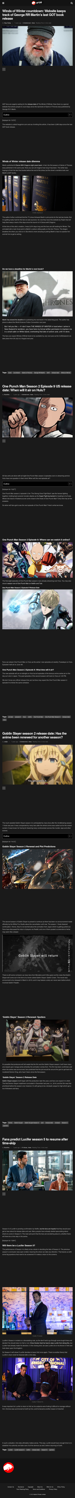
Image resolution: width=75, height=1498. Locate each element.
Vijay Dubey (7, 23)
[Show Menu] (3, 3)
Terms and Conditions (39, 1489)
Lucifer (10, 1450)
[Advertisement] (37, 87)
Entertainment (27, 23)
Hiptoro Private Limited (39, 1494)
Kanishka (6, 394)
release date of (33, 104)
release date (55, 372)
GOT (48, 372)
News (33, 23)
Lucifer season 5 (19, 1450)
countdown (17, 372)
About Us (40, 1487)
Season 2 (64, 1123)
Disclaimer (21, 1487)
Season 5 (44, 1450)
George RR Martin (39, 372)
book (9, 372)
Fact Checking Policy (23, 1489)
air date (10, 717)
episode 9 (18, 717)
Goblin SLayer (18, 1123)
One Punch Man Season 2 (52, 717)
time (4, 720)
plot (42, 1123)
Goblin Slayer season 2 (10, 1081)
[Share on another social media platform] (3, 69)
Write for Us (50, 1487)
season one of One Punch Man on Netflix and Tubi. (25, 583)
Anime (10, 1123)
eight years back (28, 165)
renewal (57, 1123)
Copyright (30, 1487)
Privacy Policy (53, 1489)
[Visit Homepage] (37, 3)
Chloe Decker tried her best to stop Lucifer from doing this (49, 1343)
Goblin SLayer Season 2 (32, 1123)
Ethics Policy (61, 1487)
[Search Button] (72, 3)
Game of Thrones (27, 372)
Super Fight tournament (47, 496)
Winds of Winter (65, 372)
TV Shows (24, 1147)
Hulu (24, 717)
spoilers (5, 1125)
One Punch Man (38, 717)
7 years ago (18, 23)
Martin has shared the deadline (13, 320)
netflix (30, 717)
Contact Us (11, 1487)
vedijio (6, 742)
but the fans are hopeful (48, 1229)
